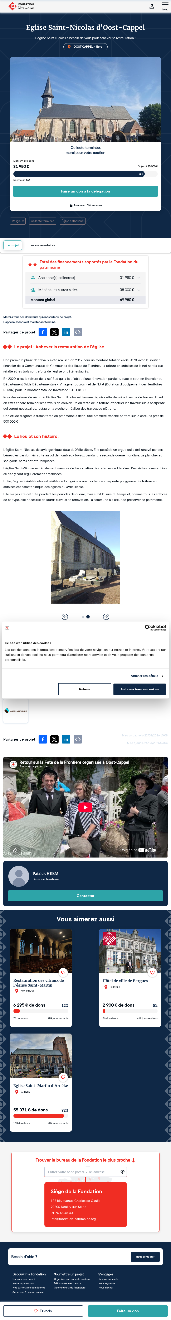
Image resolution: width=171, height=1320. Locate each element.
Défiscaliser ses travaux (67, 1283)
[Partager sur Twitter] (54, 332)
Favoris (46, 1311)
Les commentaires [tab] (42, 245)
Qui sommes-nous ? (24, 1279)
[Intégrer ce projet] (78, 332)
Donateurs (21, 180)
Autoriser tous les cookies (140, 689)
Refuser (85, 689)
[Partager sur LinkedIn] (66, 332)
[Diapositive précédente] (65, 617)
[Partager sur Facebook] (43, 332)
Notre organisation (23, 1283)
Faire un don (128, 1311)
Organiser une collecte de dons (72, 1279)
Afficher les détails (144, 676)
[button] (83, 617)
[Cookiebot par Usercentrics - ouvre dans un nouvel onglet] (148, 628)
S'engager (105, 1274)
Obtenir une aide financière (70, 1287)
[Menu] (165, 4)
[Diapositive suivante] (106, 617)
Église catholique (73, 221)
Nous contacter (145, 1256)
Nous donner (105, 1287)
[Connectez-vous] (152, 6)
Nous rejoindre (106, 1283)
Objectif (148, 166)
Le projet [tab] (12, 245)
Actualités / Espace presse (28, 1292)
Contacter (85, 895)
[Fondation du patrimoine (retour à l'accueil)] (21, 6)
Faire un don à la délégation (85, 191)
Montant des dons (23, 160)
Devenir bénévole (108, 1279)
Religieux (18, 221)
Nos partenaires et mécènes (29, 1287)
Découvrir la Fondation (29, 1274)
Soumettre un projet (69, 1274)
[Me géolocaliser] (122, 1172)
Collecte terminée (42, 221)
